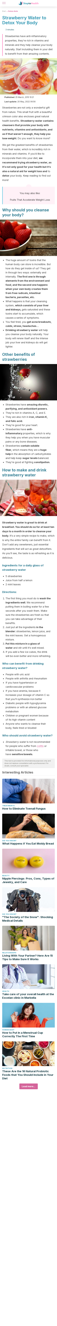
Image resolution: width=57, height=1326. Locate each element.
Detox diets (13, 11)
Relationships (9, 953)
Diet (4, 11)
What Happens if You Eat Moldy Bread (28, 843)
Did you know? (9, 841)
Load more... (28, 1086)
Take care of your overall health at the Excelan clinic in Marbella (28, 996)
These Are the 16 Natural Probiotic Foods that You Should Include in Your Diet (27, 1075)
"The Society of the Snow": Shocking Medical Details (27, 918)
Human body (8, 1030)
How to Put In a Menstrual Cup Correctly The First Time (22, 1034)
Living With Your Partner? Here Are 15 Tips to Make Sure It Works (27, 957)
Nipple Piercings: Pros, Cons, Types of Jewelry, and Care (28, 880)
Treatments (8, 806)
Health (5, 991)
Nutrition (7, 1068)
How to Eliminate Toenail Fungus (24, 808)
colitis (40, 746)
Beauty (5, 876)
